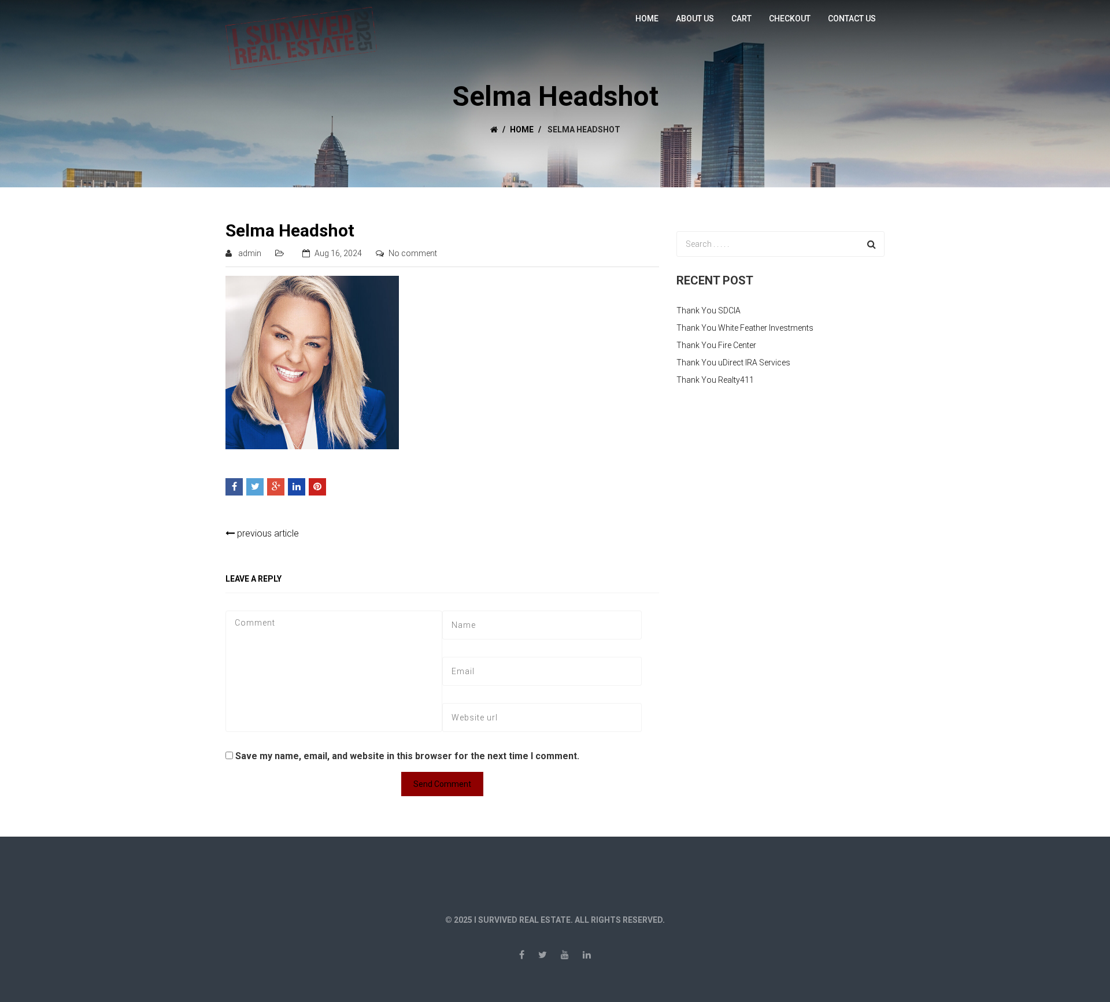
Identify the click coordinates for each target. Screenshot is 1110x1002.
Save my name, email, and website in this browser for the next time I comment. (407, 755)
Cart (741, 18)
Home (646, 18)
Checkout (790, 18)
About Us (695, 18)
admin (249, 253)
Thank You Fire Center (716, 345)
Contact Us (852, 18)
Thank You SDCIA (708, 310)
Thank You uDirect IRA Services (733, 362)
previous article (267, 533)
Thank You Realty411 (715, 379)
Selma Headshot (289, 230)
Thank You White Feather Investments (744, 327)
